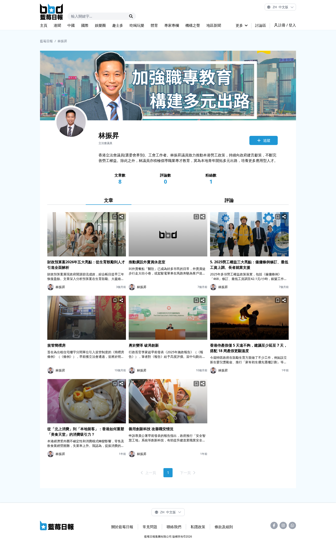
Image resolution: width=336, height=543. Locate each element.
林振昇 (62, 41)
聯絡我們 (174, 526)
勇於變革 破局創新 (144, 345)
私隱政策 (198, 526)
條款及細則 (224, 526)
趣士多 (117, 25)
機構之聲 (192, 25)
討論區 (260, 25)
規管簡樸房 (56, 345)
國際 (84, 25)
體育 (154, 25)
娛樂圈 (100, 25)
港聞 (57, 25)
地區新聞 (213, 25)
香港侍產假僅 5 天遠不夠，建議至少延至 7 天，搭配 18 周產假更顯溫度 (248, 348)
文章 (108, 200)
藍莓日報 (46, 41)
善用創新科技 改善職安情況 (151, 428)
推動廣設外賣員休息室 (147, 261)
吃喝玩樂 (137, 25)
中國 (71, 25)
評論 (229, 200)
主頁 (43, 25)
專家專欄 (171, 25)
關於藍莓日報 (122, 526)
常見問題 (150, 526)
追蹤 (266, 140)
